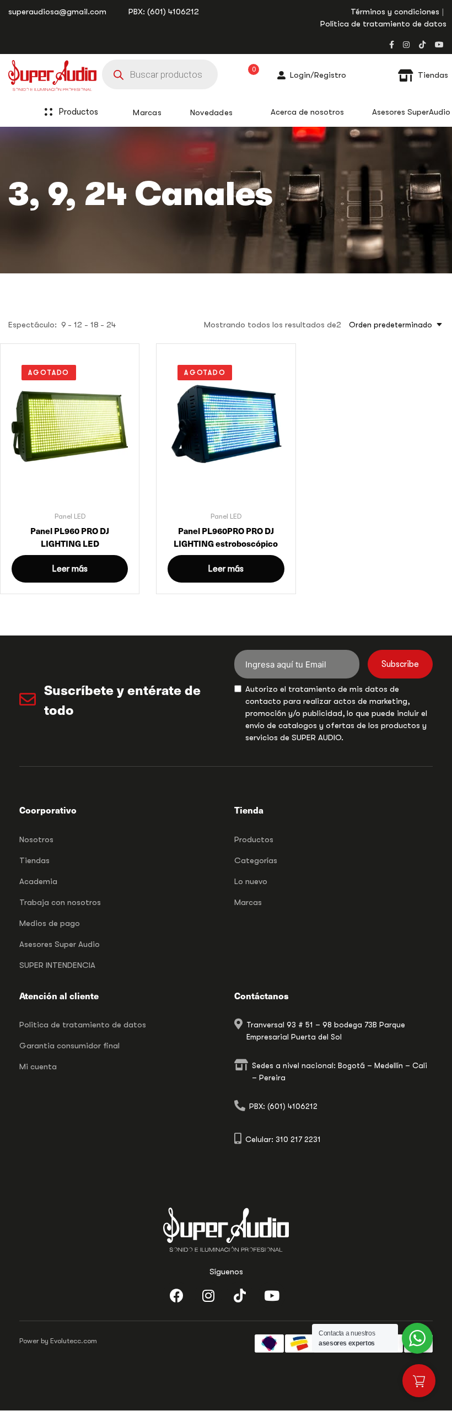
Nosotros (36, 839)
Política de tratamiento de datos (383, 24)
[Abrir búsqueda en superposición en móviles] (159, 74)
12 (78, 325)
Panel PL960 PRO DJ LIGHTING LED (69, 537)
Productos (78, 112)
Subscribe (400, 664)
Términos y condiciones (395, 12)
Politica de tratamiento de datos (82, 1025)
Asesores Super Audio (59, 944)
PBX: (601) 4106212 (163, 12)
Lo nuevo (250, 881)
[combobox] (392, 324)
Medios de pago (49, 923)
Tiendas (34, 860)
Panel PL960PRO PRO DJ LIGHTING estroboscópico (226, 537)
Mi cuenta (38, 1066)
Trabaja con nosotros (60, 902)
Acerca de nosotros (307, 112)
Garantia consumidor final (69, 1046)
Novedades (211, 112)
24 (111, 325)
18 (94, 325)
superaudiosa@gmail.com (57, 12)
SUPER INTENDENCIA (57, 965)
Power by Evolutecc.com (58, 1341)
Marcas (248, 902)
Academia (38, 881)
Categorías (255, 860)
